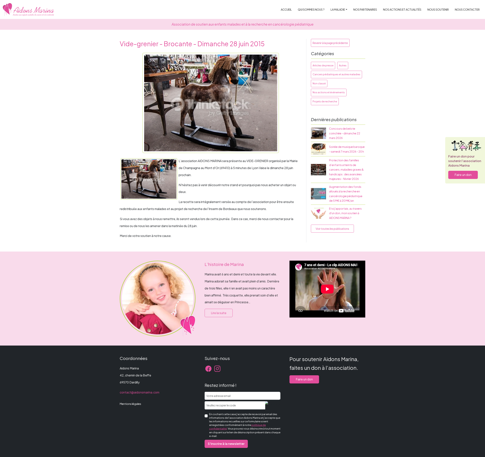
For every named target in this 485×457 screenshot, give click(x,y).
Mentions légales (130, 403)
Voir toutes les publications (332, 228)
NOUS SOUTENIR (438, 9)
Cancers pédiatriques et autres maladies (336, 74)
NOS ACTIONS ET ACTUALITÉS (402, 9)
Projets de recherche (325, 101)
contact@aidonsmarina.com (139, 392)
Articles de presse (323, 65)
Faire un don (463, 175)
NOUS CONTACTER (467, 9)
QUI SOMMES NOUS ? (311, 9)
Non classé (319, 83)
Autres (343, 65)
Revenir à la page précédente (330, 43)
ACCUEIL (286, 9)
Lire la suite (218, 313)
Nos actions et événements (329, 92)
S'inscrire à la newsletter (226, 444)
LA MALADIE (338, 9)
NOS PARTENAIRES (365, 9)
